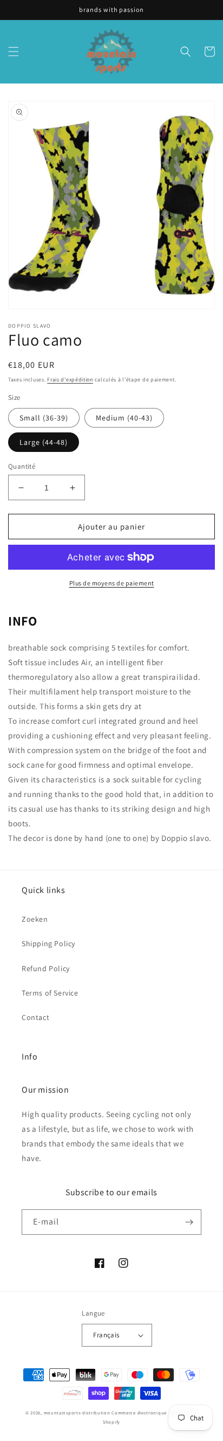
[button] (13, 51)
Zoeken (35, 919)
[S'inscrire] (189, 1222)
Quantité (21, 466)
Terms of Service (50, 993)
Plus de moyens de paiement (111, 583)
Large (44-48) (43, 442)
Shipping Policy (48, 943)
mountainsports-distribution (77, 1413)
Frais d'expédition (70, 379)
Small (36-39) (43, 418)
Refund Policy (46, 968)
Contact (35, 1017)
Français (106, 1335)
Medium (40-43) (124, 418)
